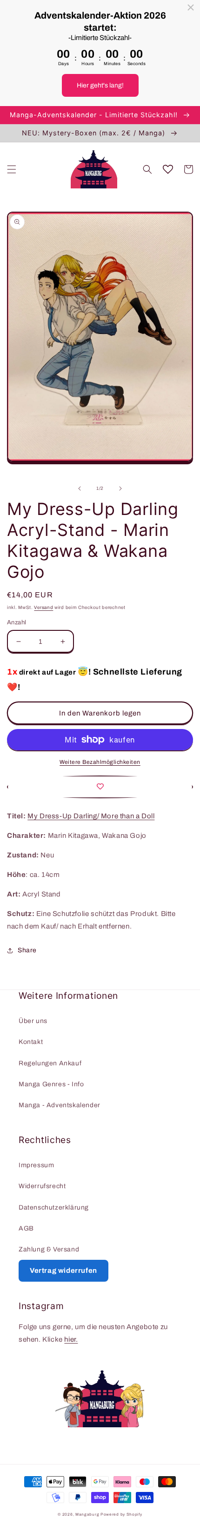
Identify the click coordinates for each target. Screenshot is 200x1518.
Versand (43, 607)
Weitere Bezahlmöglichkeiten (100, 762)
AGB (26, 1228)
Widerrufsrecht (42, 1186)
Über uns (33, 1020)
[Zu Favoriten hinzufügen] (100, 787)
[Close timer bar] (190, 7)
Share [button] (27, 950)
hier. (71, 1339)
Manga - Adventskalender (59, 1105)
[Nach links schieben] (79, 488)
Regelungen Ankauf (50, 1063)
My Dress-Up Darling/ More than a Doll (90, 816)
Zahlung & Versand (49, 1249)
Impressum (36, 1165)
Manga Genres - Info (51, 1084)
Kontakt (31, 1041)
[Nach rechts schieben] (120, 488)
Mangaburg (87, 1514)
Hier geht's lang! (100, 85)
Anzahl (16, 622)
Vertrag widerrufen (63, 1270)
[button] (11, 169)
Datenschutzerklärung (54, 1207)
